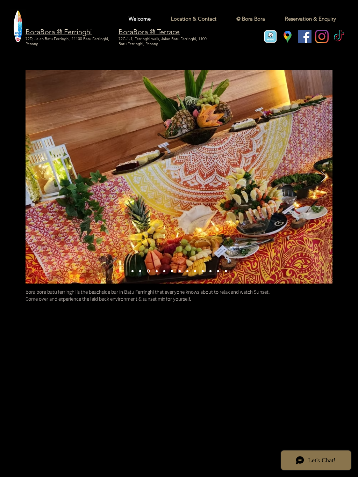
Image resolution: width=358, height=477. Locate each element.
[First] (132, 271)
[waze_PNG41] (270, 36)
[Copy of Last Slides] (187, 271)
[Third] (157, 271)
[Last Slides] (180, 271)
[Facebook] (305, 36)
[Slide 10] (210, 271)
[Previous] (34, 177)
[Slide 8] (218, 271)
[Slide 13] (140, 271)
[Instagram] (322, 36)
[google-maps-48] (287, 36)
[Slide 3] (172, 271)
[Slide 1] (195, 271)
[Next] (324, 177)
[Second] (148, 271)
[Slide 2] (203, 271)
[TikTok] (339, 36)
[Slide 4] (164, 271)
